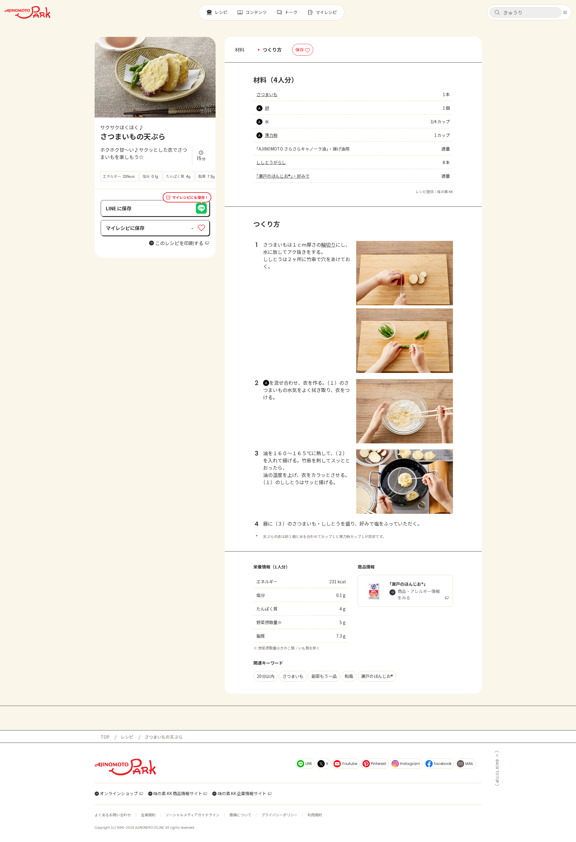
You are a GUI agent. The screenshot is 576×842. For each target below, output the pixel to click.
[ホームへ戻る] (27, 12)
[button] (525, 12)
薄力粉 (271, 135)
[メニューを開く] (565, 12)
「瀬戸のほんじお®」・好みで (283, 176)
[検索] (497, 12)
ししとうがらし (271, 162)
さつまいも (267, 94)
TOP (105, 737)
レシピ (127, 737)
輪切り (328, 244)
